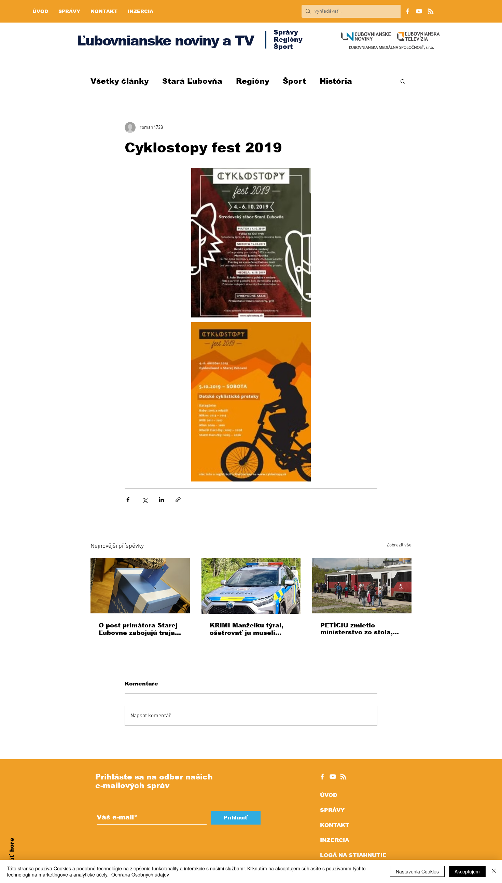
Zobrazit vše (399, 545)
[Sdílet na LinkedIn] (161, 500)
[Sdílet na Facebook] (128, 500)
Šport (294, 81)
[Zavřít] (494, 871)
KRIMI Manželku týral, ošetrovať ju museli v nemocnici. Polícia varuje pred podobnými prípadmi (248, 629)
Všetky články (119, 81)
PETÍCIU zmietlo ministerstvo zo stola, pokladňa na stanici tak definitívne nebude (359, 629)
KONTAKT (334, 825)
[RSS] (430, 11)
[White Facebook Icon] (322, 776)
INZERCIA (334, 840)
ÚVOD (328, 795)
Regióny (252, 81)
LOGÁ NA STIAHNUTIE (353, 855)
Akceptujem (467, 871)
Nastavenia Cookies (417, 871)
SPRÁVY (332, 810)
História (336, 81)
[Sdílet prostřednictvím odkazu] (178, 500)
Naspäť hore (12, 857)
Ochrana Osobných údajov (140, 874)
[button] (403, 81)
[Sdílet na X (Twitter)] (144, 500)
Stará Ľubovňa (192, 81)
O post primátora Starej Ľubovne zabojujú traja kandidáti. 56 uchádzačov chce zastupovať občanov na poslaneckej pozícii (138, 629)
